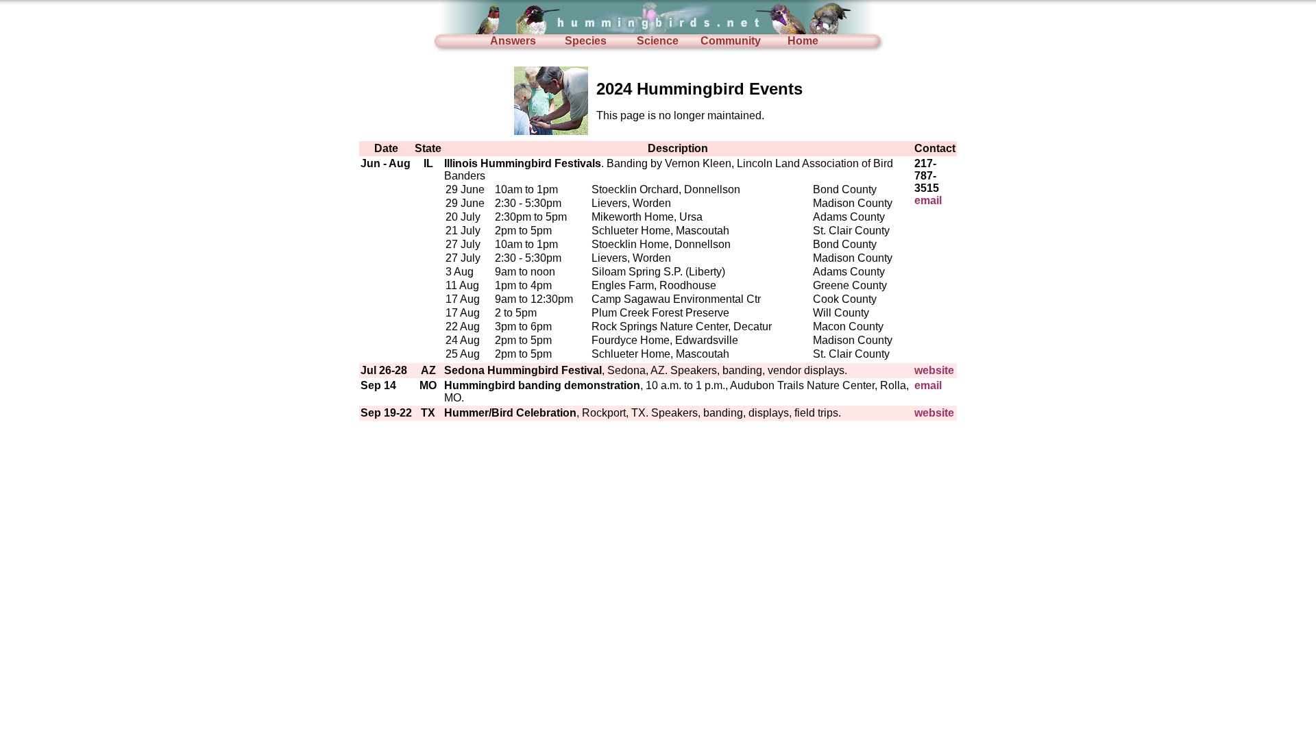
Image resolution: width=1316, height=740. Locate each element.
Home (803, 41)
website (934, 370)
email (928, 200)
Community (730, 41)
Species (586, 41)
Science (658, 41)
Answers (513, 41)
